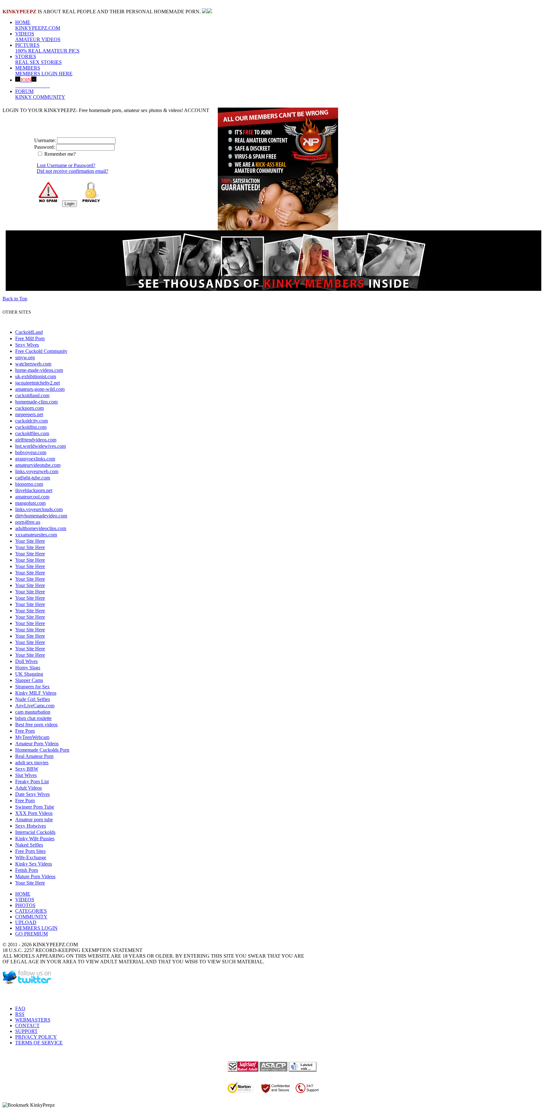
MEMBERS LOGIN (36, 928)
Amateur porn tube (34, 819)
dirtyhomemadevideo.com (41, 515)
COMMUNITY (31, 916)
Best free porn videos (36, 724)
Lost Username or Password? (66, 165)
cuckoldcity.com (31, 420)
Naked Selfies (29, 845)
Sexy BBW (26, 769)
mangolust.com (30, 503)
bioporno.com (29, 484)
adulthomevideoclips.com (40, 528)
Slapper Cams (29, 680)
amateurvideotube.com (37, 465)
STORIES (38, 59)
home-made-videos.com (39, 370)
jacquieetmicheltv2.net (37, 382)
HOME (37, 25)
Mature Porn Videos (35, 876)
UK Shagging (29, 674)
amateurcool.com (32, 496)
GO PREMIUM (31, 933)
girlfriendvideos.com (35, 439)
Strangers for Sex (32, 686)
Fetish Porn (26, 870)
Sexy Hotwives (30, 826)
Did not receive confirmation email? (72, 171)
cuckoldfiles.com (32, 433)
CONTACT (27, 1025)
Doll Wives (26, 661)
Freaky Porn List (32, 781)
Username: (45, 140)
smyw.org (25, 357)
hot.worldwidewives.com (40, 446)
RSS (19, 1014)
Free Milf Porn (30, 338)
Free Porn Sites (30, 851)
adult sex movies (31, 762)
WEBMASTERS (32, 1020)
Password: (44, 147)
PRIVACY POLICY (36, 1037)
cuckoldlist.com (31, 427)
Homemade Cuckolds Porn (42, 750)
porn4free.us (27, 522)
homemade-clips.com (36, 401)
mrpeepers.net (29, 414)
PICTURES (47, 47)
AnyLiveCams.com (34, 705)
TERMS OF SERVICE (39, 1042)
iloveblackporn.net (33, 490)
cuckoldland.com (32, 395)
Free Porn (25, 731)
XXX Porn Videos (34, 813)
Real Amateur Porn (34, 756)
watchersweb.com (33, 363)
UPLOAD (25, 922)
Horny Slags (27, 667)
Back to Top (15, 298)
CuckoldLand (29, 332)
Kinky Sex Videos (33, 864)
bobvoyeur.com (30, 452)
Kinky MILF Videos (35, 693)
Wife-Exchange (30, 857)
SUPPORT (26, 1031)
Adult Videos (28, 788)
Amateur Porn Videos (37, 743)
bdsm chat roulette (33, 718)
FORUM (40, 94)
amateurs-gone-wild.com (40, 389)
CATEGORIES (31, 911)
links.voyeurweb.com (36, 471)
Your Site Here (30, 541)
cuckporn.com (29, 408)
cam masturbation (32, 712)
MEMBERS (43, 70)
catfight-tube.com (32, 477)
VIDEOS (37, 36)
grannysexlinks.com (35, 458)
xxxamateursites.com (36, 534)
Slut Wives (26, 775)
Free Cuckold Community (41, 351)
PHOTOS (25, 905)
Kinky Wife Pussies (34, 838)
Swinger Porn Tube (34, 807)
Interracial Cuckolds (35, 832)
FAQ (20, 1008)
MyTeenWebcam (32, 737)
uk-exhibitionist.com (35, 376)
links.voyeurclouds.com (39, 509)
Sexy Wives (27, 344)
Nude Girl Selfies (32, 699)
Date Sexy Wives (32, 794)
